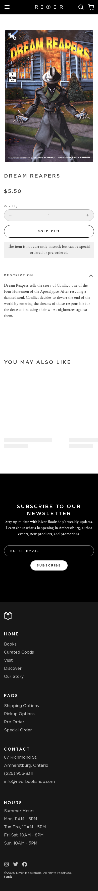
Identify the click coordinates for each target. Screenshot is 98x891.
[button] (49, 231)
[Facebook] (24, 864)
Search (8, 876)
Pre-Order (14, 722)
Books (10, 644)
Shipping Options (21, 705)
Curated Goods (19, 652)
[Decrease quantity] (10, 215)
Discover (13, 668)
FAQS (11, 695)
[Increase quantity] (88, 215)
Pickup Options (19, 713)
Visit (8, 660)
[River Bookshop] (49, 7)
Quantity (10, 206)
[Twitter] (15, 864)
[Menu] (9, 7)
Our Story (14, 676)
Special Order (18, 730)
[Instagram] (6, 864)
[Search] (81, 7)
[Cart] (91, 7)
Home (11, 634)
